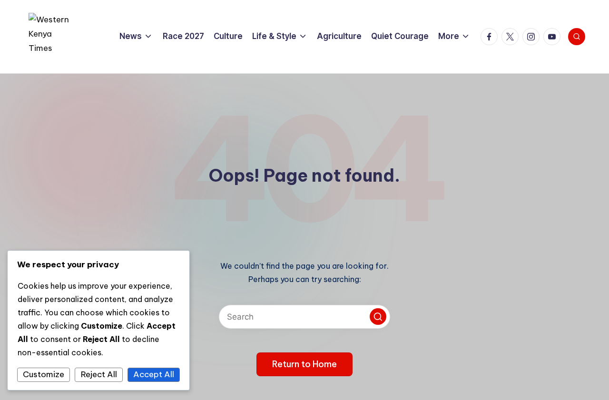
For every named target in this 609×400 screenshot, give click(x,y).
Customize (43, 374)
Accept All (153, 374)
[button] (378, 316)
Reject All (99, 374)
